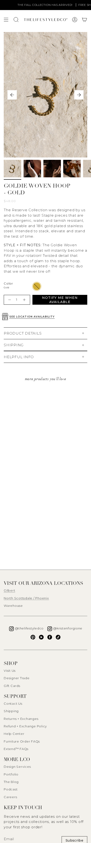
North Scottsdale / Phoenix (26, 598)
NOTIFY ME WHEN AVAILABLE (60, 300)
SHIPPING (14, 345)
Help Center (14, 734)
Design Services (17, 766)
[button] (84, 19)
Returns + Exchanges (21, 719)
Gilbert (9, 590)
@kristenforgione (67, 628)
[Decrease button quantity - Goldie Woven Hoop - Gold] (9, 299)
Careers (10, 797)
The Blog (11, 782)
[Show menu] (6, 19)
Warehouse (13, 605)
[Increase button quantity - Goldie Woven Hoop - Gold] (25, 299)
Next (79, 95)
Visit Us (10, 670)
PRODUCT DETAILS (23, 333)
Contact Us (13, 703)
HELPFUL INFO (19, 357)
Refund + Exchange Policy (25, 726)
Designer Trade (17, 678)
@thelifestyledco (29, 628)
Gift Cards (12, 686)
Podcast (11, 789)
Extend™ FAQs (16, 749)
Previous (12, 95)
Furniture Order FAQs (22, 741)
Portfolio (11, 774)
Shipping (11, 711)
